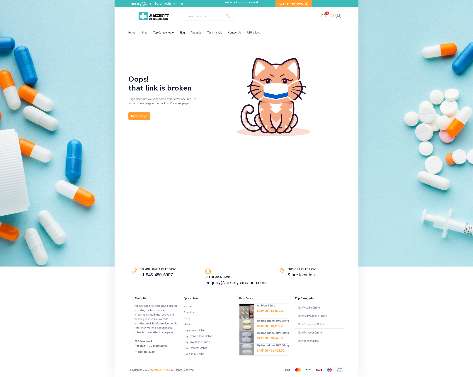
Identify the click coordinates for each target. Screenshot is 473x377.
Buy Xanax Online (194, 353)
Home (131, 32)
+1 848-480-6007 (291, 4)
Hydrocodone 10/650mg (273, 345)
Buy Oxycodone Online (197, 342)
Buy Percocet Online (195, 347)
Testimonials (214, 32)
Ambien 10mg (266, 305)
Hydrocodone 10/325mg (273, 320)
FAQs (187, 324)
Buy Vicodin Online (194, 330)
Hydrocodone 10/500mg (273, 333)
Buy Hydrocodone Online (198, 336)
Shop (144, 32)
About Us (196, 32)
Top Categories (162, 32)
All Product (253, 32)
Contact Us (234, 32)
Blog (182, 32)
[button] (328, 15)
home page (139, 116)
